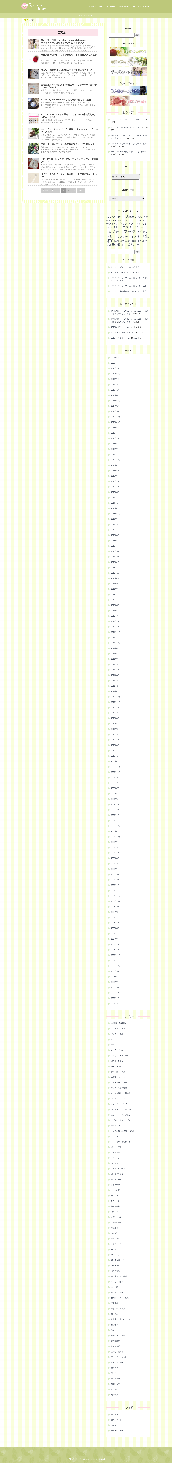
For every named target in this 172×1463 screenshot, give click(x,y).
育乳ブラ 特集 (117, 1362)
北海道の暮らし (117, 1222)
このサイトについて (95, 7)
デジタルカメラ (117, 1125)
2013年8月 (115, 525)
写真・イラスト (117, 1212)
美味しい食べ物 (117, 1352)
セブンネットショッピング (121, 1120)
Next (81, 190)
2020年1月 (115, 368)
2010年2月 (115, 751)
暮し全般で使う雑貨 (119, 1276)
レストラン (115, 1201)
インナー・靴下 (117, 1034)
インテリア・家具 (118, 1029)
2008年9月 (115, 842)
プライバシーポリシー (127, 7)
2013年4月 (115, 546)
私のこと (114, 1330)
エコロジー (115, 1045)
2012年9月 (115, 584)
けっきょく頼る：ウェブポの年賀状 (125, 119)
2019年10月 (115, 379)
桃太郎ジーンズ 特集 (120, 1298)
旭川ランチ (115, 1255)
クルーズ (109, 227)
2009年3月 (115, 810)
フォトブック (124, 231)
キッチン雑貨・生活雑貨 (120, 1093)
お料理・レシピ (117, 1061)
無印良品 (114, 1314)
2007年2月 (115, 944)
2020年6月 (115, 363)
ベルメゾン (115, 1158)
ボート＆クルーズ (118, 1169)
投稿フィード (116, 1420)
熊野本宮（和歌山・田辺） (121, 1319)
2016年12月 (115, 417)
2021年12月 (115, 358)
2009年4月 (115, 804)
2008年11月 (115, 831)
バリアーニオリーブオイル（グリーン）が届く (129, 144)
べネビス (140, 220)
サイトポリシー (143, 7)
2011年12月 (115, 632)
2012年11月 (115, 573)
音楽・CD (115, 1389)
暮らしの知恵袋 (117, 1282)
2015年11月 (115, 465)
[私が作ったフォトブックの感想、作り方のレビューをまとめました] (128, 66)
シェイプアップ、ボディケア (122, 1109)
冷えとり (137, 236)
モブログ (114, 1195)
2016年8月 (115, 428)
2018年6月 (115, 395)
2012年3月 (115, 616)
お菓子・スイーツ (118, 1077)
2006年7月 (115, 982)
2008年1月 (115, 885)
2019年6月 (115, 385)
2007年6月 (115, 923)
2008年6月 (115, 858)
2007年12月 (115, 890)
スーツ (133, 227)
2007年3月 (115, 939)
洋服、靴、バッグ (118, 1309)
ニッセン (114, 1136)
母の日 (116, 244)
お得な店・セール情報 (120, 1056)
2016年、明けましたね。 (121, 327)
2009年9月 (115, 777)
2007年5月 (115, 928)
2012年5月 (115, 605)
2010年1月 (115, 756)
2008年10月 (115, 837)
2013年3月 (115, 551)
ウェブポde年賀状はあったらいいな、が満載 (128, 152)
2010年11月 (115, 702)
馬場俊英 (114, 1395)
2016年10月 (115, 422)
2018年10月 (115, 390)
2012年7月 (115, 594)
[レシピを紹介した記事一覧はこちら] (128, 55)
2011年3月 (115, 681)
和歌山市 (114, 1228)
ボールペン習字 (117, 1174)
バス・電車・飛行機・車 (120, 1142)
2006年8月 (115, 977)
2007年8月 (115, 912)
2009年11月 (115, 767)
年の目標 (130, 241)
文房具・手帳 (116, 1244)
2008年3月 (115, 874)
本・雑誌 (114, 1287)
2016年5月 (115, 433)
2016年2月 (115, 449)
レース (126, 236)
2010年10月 (115, 707)
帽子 (122, 241)
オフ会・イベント (118, 1050)
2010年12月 (115, 697)
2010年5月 (115, 734)
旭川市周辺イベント (119, 1260)
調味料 (113, 1373)
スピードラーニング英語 (120, 1115)
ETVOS (138, 217)
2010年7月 (115, 724)
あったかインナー (126, 220)
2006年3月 (115, 1004)
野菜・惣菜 (115, 1379)
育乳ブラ (133, 244)
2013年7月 (115, 530)
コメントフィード (118, 1425)
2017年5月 (115, 411)
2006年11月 (115, 960)
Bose (129, 216)
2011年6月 (115, 664)
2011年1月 (115, 691)
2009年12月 (115, 761)
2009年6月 (115, 794)
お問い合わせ (110, 7)
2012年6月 (115, 600)
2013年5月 (115, 541)
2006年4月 (115, 998)
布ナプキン (115, 1233)
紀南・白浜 (115, 1346)
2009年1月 (115, 821)
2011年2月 (115, 686)
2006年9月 (115, 971)
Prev (45, 190)
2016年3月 (115, 444)
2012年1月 (115, 627)
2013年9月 (115, 519)
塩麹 (116, 241)
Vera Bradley (111, 220)
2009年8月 (115, 783)
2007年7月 (115, 917)
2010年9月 (115, 713)
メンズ (119, 236)
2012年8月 (115, 589)
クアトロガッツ (140, 223)
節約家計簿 (115, 1341)
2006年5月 (115, 993)
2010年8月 (115, 718)
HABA (145, 217)
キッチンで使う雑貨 (119, 1088)
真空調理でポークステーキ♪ (122, 333)
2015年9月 (115, 476)
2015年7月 (115, 481)
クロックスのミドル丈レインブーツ (125, 127)
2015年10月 (115, 471)
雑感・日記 (115, 1384)
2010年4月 (115, 740)
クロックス (121, 227)
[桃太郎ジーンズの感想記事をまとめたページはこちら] (128, 95)
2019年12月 (115, 374)
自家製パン (115, 1368)
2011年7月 (115, 659)
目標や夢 (114, 1325)
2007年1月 (115, 950)
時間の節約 (115, 1271)
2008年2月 (115, 880)
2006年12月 (115, 955)
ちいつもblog (84, 1459)
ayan (135, 338)
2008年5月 (115, 864)
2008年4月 (115, 869)
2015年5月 (115, 492)
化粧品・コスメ (117, 1217)
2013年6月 (115, 535)
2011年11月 (115, 638)
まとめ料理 (115, 1190)
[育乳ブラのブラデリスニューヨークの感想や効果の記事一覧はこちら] (128, 105)
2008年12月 (115, 826)
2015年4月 (115, 498)
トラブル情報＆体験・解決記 (122, 1131)
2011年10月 (115, 643)
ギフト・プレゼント (119, 1099)
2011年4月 (115, 675)
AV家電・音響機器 (118, 1023)
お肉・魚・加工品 (118, 1072)
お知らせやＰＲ (117, 1066)
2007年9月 (115, 907)
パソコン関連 (116, 1147)
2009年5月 (115, 799)
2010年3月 (115, 745)
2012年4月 (115, 611)
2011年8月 (115, 654)
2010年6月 (115, 729)
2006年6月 (115, 987)
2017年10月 (115, 406)
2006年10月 (115, 966)
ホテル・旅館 (116, 1179)
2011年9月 (115, 648)
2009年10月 (115, 772)
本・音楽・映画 (117, 1292)
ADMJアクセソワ (115, 216)
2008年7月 (115, 853)
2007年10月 (115, 901)
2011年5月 (115, 670)
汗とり (124, 245)
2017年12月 (115, 401)
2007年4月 (115, 934)
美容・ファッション (119, 1357)
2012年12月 (115, 568)
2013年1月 (115, 562)
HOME (25, 20)
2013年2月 (115, 557)
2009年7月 (115, 788)
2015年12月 (115, 460)
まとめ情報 (115, 1185)
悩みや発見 (115, 1239)
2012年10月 (115, 578)
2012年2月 (115, 621)
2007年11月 (115, 896)
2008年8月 (115, 847)
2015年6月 (115, 487)
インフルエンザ (117, 1039)
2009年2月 (115, 815)
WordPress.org (117, 1430)
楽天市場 (114, 1303)
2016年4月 (115, 438)
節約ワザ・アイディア (120, 1335)
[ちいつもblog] (34, 10)
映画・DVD (115, 1265)
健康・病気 (115, 1206)
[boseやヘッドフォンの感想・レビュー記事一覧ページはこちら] (128, 76)
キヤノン (124, 223)
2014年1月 (115, 503)
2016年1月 (115, 455)
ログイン (114, 1414)
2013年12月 (115, 508)
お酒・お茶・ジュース (120, 1082)
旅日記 (113, 1249)
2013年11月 (115, 514)
